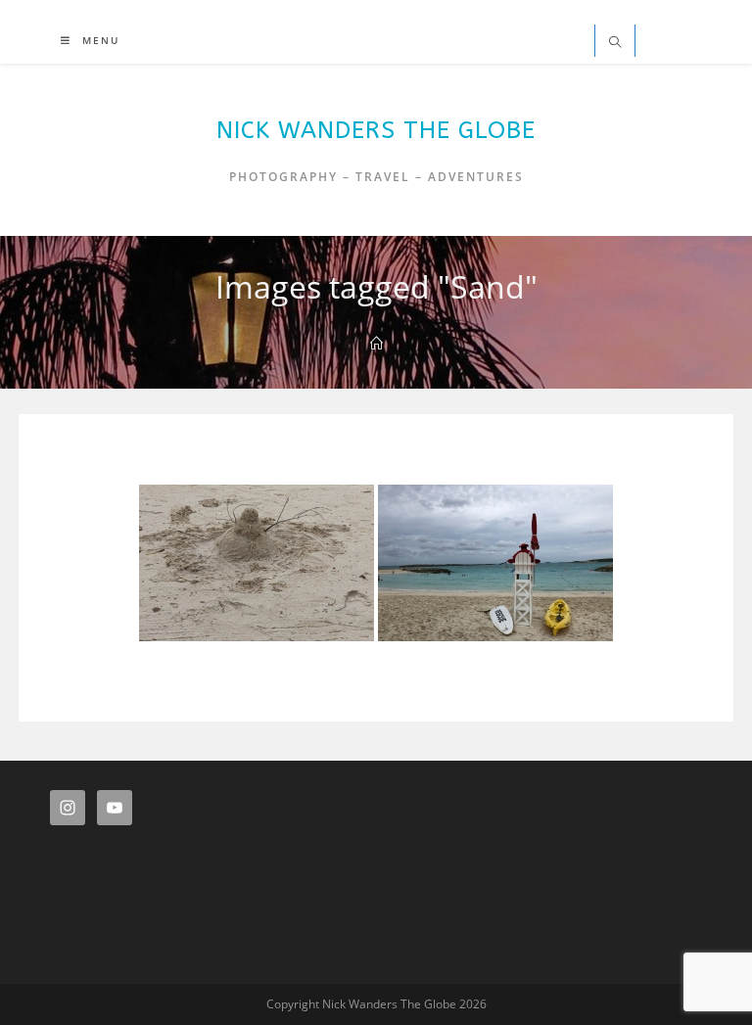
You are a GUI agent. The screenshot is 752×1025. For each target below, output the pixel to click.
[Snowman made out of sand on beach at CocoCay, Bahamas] (256, 563)
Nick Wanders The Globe (376, 130)
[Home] (376, 343)
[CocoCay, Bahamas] (495, 563)
